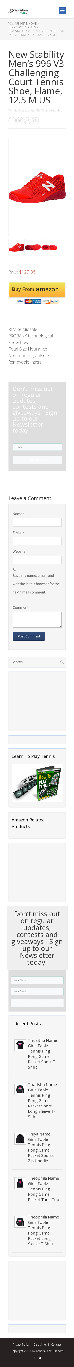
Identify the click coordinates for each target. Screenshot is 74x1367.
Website (19, 551)
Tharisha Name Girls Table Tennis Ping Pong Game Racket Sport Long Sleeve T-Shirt (42, 1100)
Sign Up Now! (37, 1003)
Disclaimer (40, 1344)
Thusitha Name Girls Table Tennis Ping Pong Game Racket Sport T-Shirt (42, 1054)
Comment (20, 607)
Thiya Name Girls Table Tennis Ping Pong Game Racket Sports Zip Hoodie (41, 1147)
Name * (19, 514)
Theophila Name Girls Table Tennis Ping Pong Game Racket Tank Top (43, 1189)
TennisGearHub (51, 110)
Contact (56, 1344)
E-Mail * (19, 533)
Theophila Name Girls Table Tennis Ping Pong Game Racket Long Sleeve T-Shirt (43, 1230)
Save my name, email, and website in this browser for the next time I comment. (36, 583)
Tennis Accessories (21, 110)
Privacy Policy (21, 1344)
